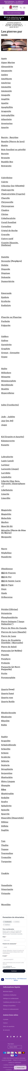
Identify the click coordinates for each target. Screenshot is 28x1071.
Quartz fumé (7, 693)
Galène (4, 340)
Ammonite (6, 91)
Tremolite (6, 857)
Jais (3, 421)
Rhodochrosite (8, 713)
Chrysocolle (7, 202)
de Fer (8, 577)
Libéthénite (7, 490)
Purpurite (6, 667)
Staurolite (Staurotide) (12, 818)
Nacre (4, 549)
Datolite (5, 257)
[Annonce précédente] (3, 25)
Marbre (5, 522)
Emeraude (6, 293)
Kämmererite (8, 441)
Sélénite (5, 761)
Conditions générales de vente (11, 1002)
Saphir (4, 737)
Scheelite (5, 749)
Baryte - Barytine (9, 137)
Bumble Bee (7, 162)
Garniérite (6, 345)
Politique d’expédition (21, 1064)
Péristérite (6, 613)
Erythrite (5, 301)
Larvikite (5, 473)
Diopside (5, 269)
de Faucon (10, 573)
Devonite (5, 261)
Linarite (5, 494)
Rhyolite (5, 721)
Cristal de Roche (9, 230)
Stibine (4, 822)
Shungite (5, 785)
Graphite (5, 349)
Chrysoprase (7, 206)
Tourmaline (7, 853)
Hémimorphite (8, 381)
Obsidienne (7, 569)
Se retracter (6, 1030)
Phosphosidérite (9, 617)
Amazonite (6, 71)
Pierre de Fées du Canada (14, 628)
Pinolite (5, 655)
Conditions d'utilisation (9, 995)
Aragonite (6, 111)
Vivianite (5, 893)
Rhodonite (6, 717)
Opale (4, 593)
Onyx (3, 589)
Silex (3, 789)
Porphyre (6, 659)
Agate (4, 58)
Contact (5, 1023)
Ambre (4, 75)
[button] (3, 7)
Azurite (5, 127)
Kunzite (5, 445)
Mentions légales (8, 991)
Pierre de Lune (8, 636)
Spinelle (5, 810)
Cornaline (6, 226)
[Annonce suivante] (25, 25)
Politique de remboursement (19, 1060)
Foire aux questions (8, 1026)
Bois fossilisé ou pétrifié (13, 150)
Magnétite (6, 514)
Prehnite (5, 663)
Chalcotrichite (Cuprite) (13, 194)
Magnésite (6, 510)
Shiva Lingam (8, 781)
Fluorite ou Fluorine (11, 317)
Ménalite (5, 530)
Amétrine (6, 83)
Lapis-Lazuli (7, 461)
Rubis (4, 725)
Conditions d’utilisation (9, 1064)
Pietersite (6, 651)
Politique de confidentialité (11, 998)
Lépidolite (6, 477)
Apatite (4, 103)
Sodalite (5, 798)
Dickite (4, 265)
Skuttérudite (7, 794)
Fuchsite (5, 321)
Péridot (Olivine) (9, 609)
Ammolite (6, 87)
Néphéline (6, 553)
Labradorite (7, 457)
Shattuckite (7, 777)
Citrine (4, 214)
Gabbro (5, 336)
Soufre (4, 802)
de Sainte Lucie (13, 581)
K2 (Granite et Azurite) (12, 437)
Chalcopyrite (7, 190)
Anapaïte (5, 95)
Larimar (5, 465)
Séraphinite (7, 769)
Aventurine (7, 123)
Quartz (4, 689)
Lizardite (5, 498)
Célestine (6, 186)
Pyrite (4, 673)
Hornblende (7, 385)
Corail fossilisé (8, 222)
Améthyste (6, 79)
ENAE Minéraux (10, 1058)
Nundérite (6, 557)
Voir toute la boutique (14, 13)
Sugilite (5, 830)
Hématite (5, 377)
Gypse (4, 357)
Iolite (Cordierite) (10, 405)
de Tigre (9, 585)
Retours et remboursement (11, 1009)
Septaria (5, 765)
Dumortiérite (7, 281)
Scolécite (5, 757)
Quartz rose (7, 697)
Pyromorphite (8, 677)
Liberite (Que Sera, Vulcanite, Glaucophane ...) (13, 483)
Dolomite (5, 277)
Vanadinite (6, 885)
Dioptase (5, 273)
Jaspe (4, 425)
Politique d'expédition (9, 1005)
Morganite (6, 537)
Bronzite (5, 158)
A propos (5, 1019)
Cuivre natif (7, 239)
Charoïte (5, 198)
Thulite (4, 845)
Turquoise (6, 861)
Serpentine (6, 773)
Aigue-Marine (8, 62)
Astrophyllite (7, 115)
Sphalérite (6, 806)
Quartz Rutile (8, 701)
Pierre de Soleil (9, 647)
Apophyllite (7, 107)
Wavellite (6, 905)
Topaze (4, 849)
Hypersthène (7, 393)
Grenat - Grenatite (10, 353)
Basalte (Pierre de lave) (13, 141)
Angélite (5, 99)
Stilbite (4, 826)
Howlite (5, 389)
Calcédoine (6, 178)
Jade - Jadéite (8, 417)
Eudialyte (6, 305)
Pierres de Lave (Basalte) (13, 632)
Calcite (4, 182)
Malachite (6, 518)
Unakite (5, 873)
